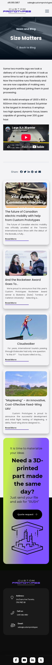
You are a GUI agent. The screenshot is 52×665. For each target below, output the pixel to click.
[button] (47, 11)
